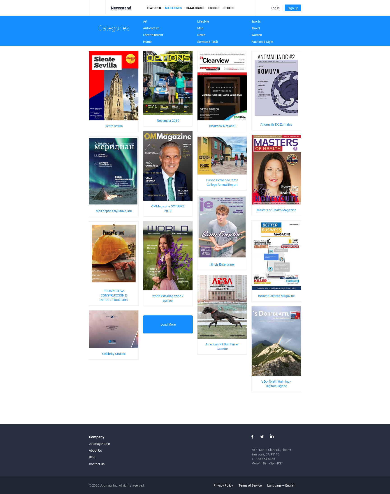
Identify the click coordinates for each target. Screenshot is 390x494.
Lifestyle (203, 21)
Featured (154, 8)
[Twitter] (262, 436)
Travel (255, 28)
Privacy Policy (223, 485)
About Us (95, 450)
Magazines (173, 8)
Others (228, 8)
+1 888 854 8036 (263, 459)
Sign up (293, 8)
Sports (256, 21)
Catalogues (195, 8)
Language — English (281, 485)
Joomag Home (99, 443)
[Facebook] (252, 436)
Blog (92, 457)
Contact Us (96, 464)
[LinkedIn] (271, 436)
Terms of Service (250, 485)
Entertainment (153, 35)
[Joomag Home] (97, 7)
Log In (275, 8)
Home (147, 41)
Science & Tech (207, 41)
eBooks (213, 8)
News (201, 35)
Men (200, 28)
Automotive (151, 28)
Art (145, 21)
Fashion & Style (262, 41)
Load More (168, 324)
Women (256, 35)
